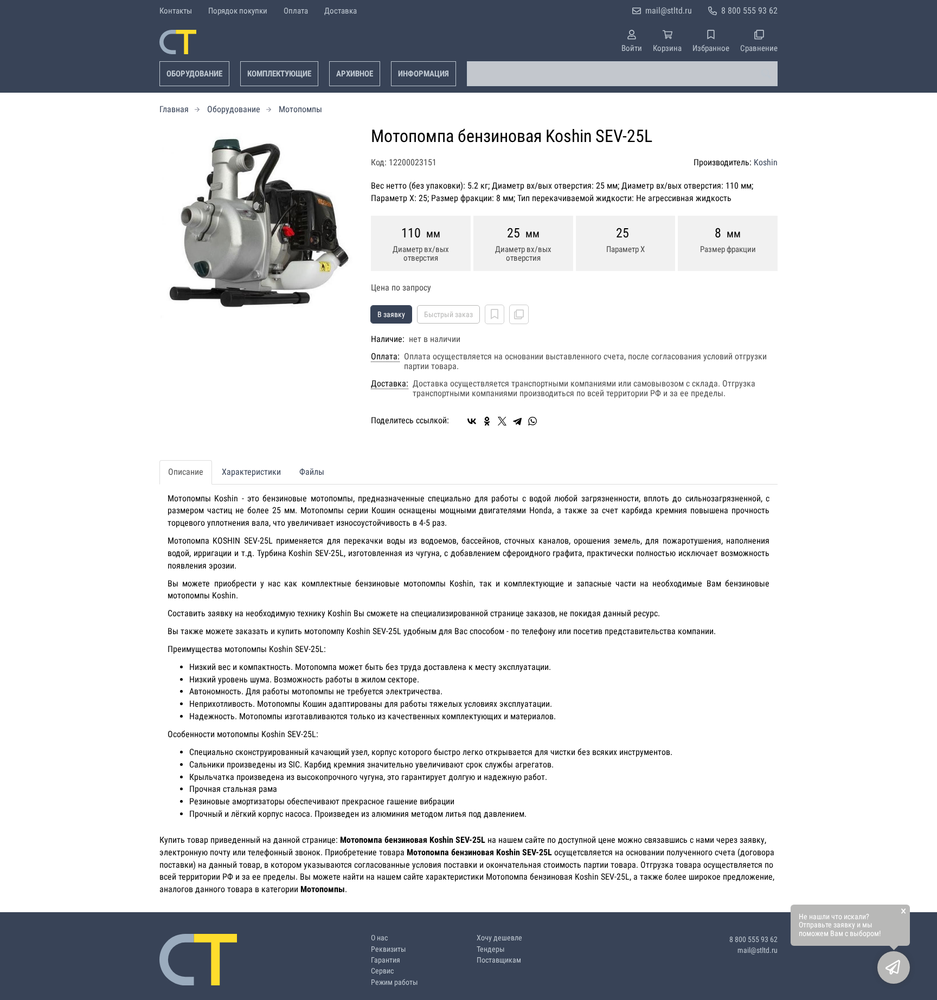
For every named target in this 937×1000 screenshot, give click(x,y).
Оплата (296, 11)
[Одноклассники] (486, 421)
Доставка (340, 11)
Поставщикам (499, 960)
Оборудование (194, 74)
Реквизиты (388, 949)
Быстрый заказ (448, 314)
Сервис (382, 971)
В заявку (391, 314)
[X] (502, 421)
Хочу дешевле (499, 938)
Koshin (766, 162)
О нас (379, 938)
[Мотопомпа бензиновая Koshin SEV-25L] (257, 224)
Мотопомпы (300, 109)
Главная (174, 109)
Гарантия (385, 960)
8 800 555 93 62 (749, 10)
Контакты (175, 11)
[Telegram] (517, 421)
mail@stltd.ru (668, 10)
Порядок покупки (237, 11)
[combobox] (622, 73)
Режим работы (394, 982)
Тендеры (491, 949)
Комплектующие (279, 74)
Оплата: (385, 357)
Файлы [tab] (311, 472)
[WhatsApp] (532, 421)
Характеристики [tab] (251, 472)
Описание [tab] (185, 472)
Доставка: (389, 384)
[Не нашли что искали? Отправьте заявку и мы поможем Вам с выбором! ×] (893, 967)
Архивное (354, 74)
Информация (423, 74)
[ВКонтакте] (471, 421)
